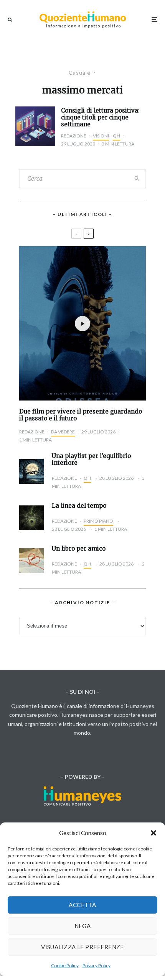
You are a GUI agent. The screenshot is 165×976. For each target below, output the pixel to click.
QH (116, 136)
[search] (137, 179)
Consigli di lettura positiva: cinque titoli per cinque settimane (100, 117)
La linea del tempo (79, 505)
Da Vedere (63, 432)
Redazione (73, 136)
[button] (153, 833)
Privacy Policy (96, 965)
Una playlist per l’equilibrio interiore (91, 459)
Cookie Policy (65, 965)
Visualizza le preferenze (82, 946)
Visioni (101, 136)
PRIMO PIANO (98, 521)
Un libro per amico (79, 548)
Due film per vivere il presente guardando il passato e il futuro (80, 415)
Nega (82, 925)
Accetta (82, 904)
